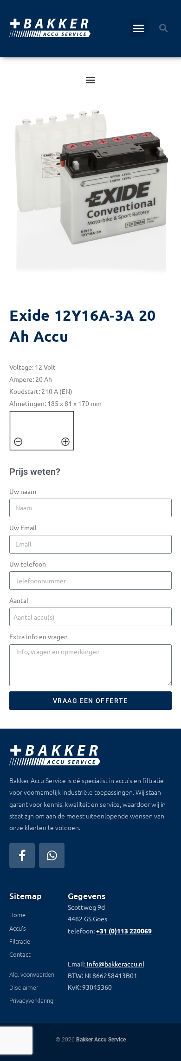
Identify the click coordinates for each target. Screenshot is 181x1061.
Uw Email (23, 527)
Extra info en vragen (38, 636)
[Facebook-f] (22, 855)
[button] (139, 28)
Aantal (18, 600)
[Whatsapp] (52, 855)
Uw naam (22, 491)
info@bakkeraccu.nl (115, 964)
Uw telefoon (27, 564)
